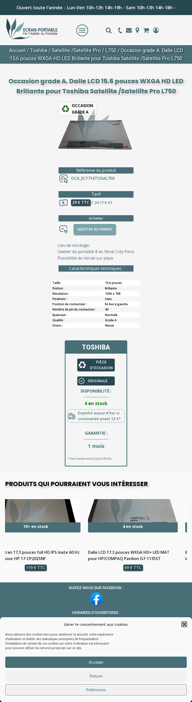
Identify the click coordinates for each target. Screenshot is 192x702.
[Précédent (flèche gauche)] (9, 351)
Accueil (17, 50)
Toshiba (38, 50)
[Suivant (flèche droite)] (183, 351)
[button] (184, 624)
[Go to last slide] (9, 537)
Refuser (96, 676)
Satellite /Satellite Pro (76, 50)
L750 (110, 50)
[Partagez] (164, 5)
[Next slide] (183, 537)
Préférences (96, 690)
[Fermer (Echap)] (175, 5)
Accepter (96, 662)
